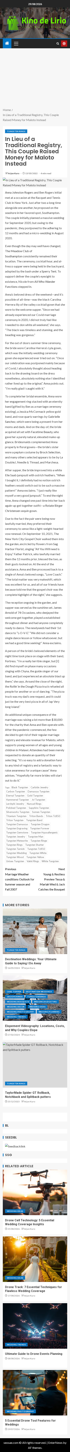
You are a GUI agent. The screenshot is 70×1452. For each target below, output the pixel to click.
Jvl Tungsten (38, 799)
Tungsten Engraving (16, 828)
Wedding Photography (20, 1012)
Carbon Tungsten (15, 791)
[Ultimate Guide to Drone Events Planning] (35, 1326)
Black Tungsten (20, 787)
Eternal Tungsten (15, 795)
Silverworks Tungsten (17, 811)
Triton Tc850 (53, 816)
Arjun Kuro (14, 173)
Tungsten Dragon (40, 824)
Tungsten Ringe (38, 840)
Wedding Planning (49, 1012)
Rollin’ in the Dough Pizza (26, 686)
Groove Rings (15, 996)
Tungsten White (37, 853)
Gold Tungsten (35, 795)
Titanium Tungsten (16, 816)
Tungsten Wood (15, 857)
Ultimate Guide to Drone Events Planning (33, 1354)
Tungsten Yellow (35, 857)
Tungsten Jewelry (15, 836)
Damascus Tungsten (38, 791)
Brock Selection (50, 452)
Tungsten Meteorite (17, 840)
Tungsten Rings (16, 131)
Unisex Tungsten (15, 861)
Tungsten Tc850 (36, 848)
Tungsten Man (35, 836)
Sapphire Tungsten (39, 807)
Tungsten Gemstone (17, 832)
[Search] (57, 43)
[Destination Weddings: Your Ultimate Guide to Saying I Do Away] (35, 931)
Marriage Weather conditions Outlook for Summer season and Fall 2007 (19, 879)
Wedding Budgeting (45, 1002)
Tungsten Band (34, 820)
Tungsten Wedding (16, 853)
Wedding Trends (16, 1017)
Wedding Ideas (37, 1007)
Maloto (51, 740)
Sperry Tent (49, 271)
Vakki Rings (33, 861)
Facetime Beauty (41, 432)
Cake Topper (14, 991)
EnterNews (55, 1442)
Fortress (10, 661)
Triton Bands (36, 816)
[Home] (7, 43)
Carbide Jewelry (39, 787)
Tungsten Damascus (17, 824)
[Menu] (16, 43)
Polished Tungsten (16, 807)
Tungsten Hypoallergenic (44, 832)
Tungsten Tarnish (15, 848)
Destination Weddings (39, 991)
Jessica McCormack (32, 411)
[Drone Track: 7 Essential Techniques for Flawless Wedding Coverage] (35, 1259)
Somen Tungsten (41, 811)
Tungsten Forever (39, 828)
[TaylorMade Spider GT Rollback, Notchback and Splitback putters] (35, 1065)
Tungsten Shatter (34, 844)
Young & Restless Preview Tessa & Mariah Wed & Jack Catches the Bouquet (51, 879)
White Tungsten (50, 861)
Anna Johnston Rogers (19, 192)
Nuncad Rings (34, 803)
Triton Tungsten (15, 820)
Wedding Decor (16, 1007)
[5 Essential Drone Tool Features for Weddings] (35, 1392)
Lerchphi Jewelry (15, 803)
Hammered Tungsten (17, 799)
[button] (16, 43)
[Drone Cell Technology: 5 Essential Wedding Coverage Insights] (35, 1192)
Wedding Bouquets (18, 1002)
